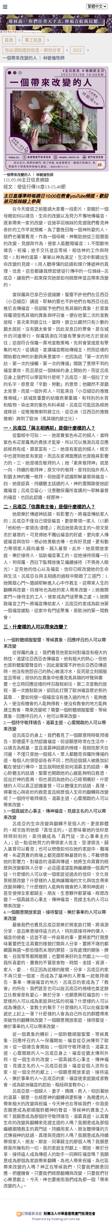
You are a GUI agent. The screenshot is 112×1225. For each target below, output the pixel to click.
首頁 (9, 40)
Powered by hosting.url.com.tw (56, 1219)
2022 (77, 50)
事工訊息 (33, 40)
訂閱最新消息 (31, 1213)
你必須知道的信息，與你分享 (33, 50)
